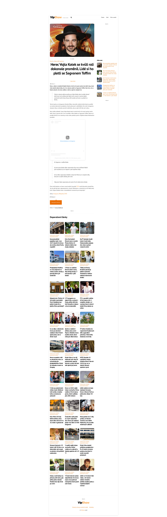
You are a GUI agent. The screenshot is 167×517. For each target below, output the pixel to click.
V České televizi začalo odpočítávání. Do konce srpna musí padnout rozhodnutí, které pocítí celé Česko (72, 480)
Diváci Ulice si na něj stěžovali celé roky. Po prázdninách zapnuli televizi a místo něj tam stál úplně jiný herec (72, 361)
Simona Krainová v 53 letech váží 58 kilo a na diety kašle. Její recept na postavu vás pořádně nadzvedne (57, 449)
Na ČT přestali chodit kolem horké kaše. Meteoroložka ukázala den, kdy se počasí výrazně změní (86, 243)
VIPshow (83, 510)
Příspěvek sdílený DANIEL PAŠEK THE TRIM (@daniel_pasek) (67, 158)
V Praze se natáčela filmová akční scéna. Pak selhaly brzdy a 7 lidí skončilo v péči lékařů (71, 271)
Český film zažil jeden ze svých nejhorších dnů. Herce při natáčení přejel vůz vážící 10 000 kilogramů (72, 420)
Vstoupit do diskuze (55, 202)
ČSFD (77, 186)
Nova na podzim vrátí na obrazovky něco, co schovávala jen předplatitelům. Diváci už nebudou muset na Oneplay (56, 362)
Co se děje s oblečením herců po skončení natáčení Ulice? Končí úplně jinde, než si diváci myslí (57, 333)
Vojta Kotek (72, 81)
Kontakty (91, 507)
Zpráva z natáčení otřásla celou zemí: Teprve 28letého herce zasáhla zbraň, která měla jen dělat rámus (71, 333)
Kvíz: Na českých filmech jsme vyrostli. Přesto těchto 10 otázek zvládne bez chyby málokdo (71, 243)
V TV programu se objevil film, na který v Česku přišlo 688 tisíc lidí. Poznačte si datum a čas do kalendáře (71, 302)
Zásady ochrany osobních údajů (80, 507)
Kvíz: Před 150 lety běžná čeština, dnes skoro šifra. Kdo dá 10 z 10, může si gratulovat (57, 419)
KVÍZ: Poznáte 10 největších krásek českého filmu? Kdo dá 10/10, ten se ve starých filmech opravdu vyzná (86, 362)
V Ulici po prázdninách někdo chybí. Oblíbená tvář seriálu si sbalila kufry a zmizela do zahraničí (56, 392)
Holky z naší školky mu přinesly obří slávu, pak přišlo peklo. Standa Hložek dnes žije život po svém (56, 480)
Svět (107, 17)
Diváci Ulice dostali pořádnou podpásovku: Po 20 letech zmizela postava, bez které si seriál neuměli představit (86, 450)
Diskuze (53, 197)
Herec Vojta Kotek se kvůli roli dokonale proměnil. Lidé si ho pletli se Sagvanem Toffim (72, 68)
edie (63, 193)
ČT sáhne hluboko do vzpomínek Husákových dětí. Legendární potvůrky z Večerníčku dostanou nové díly (87, 333)
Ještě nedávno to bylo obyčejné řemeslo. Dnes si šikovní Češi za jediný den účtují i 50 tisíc (86, 392)
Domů (51, 61)
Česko (102, 17)
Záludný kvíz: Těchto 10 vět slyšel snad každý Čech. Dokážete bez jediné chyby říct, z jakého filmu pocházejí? (57, 302)
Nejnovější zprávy (58, 61)
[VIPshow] (56, 18)
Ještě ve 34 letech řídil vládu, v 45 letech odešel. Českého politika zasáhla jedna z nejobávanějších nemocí (87, 481)
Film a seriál (113, 17)
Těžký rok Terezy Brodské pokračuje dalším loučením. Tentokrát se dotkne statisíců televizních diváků (86, 272)
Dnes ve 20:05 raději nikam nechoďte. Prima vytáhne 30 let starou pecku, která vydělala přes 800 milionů (72, 392)
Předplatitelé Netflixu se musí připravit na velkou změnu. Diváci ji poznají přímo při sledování (57, 271)
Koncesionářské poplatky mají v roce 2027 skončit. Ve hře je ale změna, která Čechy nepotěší (57, 243)
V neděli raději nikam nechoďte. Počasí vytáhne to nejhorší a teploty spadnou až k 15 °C (72, 449)
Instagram (55, 193)
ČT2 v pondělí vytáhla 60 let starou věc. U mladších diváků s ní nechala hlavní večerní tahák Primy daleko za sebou (87, 303)
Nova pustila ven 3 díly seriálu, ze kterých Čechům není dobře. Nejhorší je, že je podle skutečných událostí (87, 420)
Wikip (60, 193)
